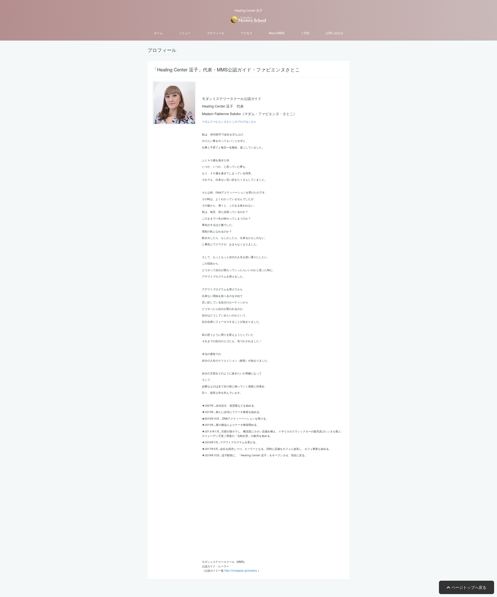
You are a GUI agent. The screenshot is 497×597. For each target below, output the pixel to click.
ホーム (158, 33)
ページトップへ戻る (468, 587)
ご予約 (305, 33)
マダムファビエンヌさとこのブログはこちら (229, 121)
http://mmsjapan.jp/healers (240, 570)
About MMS (276, 33)
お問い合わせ (334, 33)
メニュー (185, 33)
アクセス (246, 33)
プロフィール (215, 33)
